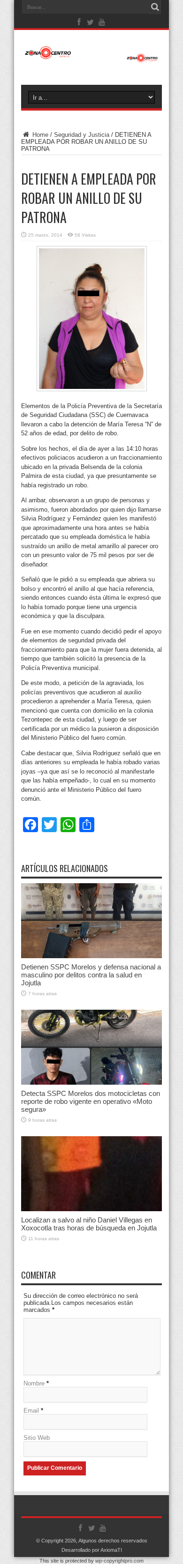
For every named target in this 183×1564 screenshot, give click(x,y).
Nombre (34, 1383)
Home (39, 134)
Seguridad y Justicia (81, 134)
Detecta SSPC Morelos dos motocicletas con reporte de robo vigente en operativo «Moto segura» (90, 1101)
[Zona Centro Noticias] (91, 57)
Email (31, 1410)
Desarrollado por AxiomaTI (91, 1550)
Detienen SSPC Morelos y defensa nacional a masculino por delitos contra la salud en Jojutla (91, 975)
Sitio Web (36, 1437)
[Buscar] (155, 7)
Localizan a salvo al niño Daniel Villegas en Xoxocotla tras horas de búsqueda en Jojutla (89, 1224)
